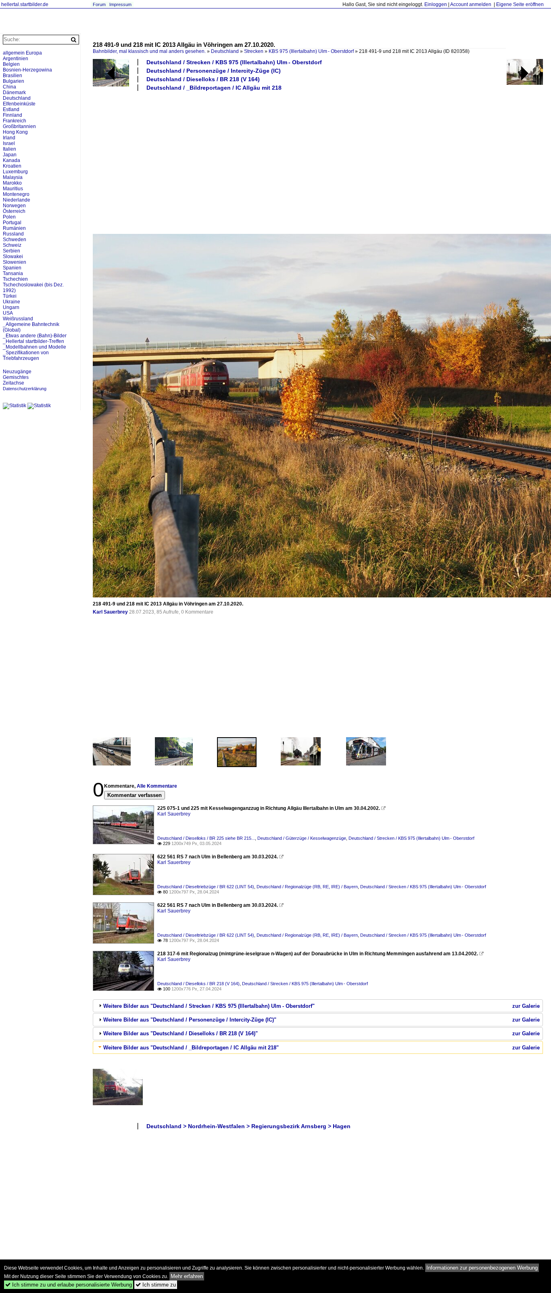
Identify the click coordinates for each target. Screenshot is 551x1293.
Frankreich (14, 121)
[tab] (318, 1005)
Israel (9, 143)
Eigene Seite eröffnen (520, 4)
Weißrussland (18, 319)
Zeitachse (13, 383)
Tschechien (15, 279)
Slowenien (14, 262)
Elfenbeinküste (19, 104)
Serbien (11, 251)
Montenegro (16, 194)
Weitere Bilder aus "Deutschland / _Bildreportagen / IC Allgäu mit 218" (191, 1048)
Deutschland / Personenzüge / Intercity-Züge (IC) (213, 70)
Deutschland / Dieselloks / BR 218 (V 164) (203, 79)
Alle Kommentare (157, 786)
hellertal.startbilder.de (24, 4)
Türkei (10, 296)
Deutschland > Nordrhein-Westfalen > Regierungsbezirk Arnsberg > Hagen (248, 1126)
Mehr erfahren (187, 1276)
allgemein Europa (22, 53)
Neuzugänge (17, 371)
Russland (13, 234)
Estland (11, 109)
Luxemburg (15, 172)
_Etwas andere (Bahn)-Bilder (35, 335)
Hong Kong (15, 132)
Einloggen (435, 4)
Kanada (11, 160)
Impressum (120, 4)
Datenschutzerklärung (24, 388)
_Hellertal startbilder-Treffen (33, 341)
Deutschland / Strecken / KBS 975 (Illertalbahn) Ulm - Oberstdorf (234, 62)
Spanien (12, 268)
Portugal (12, 222)
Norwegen (14, 205)
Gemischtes (16, 377)
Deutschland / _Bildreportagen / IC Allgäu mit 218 (214, 87)
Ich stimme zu (156, 1285)
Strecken (253, 51)
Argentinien (15, 58)
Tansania (13, 273)
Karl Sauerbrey (110, 612)
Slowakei (13, 256)
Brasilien (12, 75)
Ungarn (11, 307)
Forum (99, 4)
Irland (9, 138)
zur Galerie (526, 1006)
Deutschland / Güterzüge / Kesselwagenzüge (301, 838)
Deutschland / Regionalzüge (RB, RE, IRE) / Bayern (307, 886)
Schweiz (12, 245)
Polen (9, 217)
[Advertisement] (318, 162)
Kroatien (12, 166)
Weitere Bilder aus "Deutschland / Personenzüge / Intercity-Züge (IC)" (189, 1020)
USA (8, 313)
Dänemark (14, 92)
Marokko (12, 183)
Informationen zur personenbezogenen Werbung (482, 1268)
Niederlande (16, 200)
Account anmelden (470, 4)
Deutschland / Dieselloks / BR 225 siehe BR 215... (206, 838)
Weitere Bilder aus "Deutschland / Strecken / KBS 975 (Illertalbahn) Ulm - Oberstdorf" (209, 1006)
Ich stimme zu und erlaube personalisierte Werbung (68, 1285)
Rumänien (14, 228)
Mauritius (13, 188)
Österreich (14, 211)
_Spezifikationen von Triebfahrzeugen (26, 355)
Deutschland (225, 51)
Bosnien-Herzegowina (27, 70)
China (9, 87)
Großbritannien (19, 126)
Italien (9, 149)
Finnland (12, 115)
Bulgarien (13, 81)
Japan (10, 155)
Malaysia (13, 177)
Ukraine (11, 302)
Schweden (14, 239)
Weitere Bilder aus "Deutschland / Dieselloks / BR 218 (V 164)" (180, 1033)
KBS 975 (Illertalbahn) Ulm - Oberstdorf (311, 51)
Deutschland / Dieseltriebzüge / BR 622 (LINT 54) (205, 886)
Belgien (11, 64)
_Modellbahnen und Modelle (34, 347)
